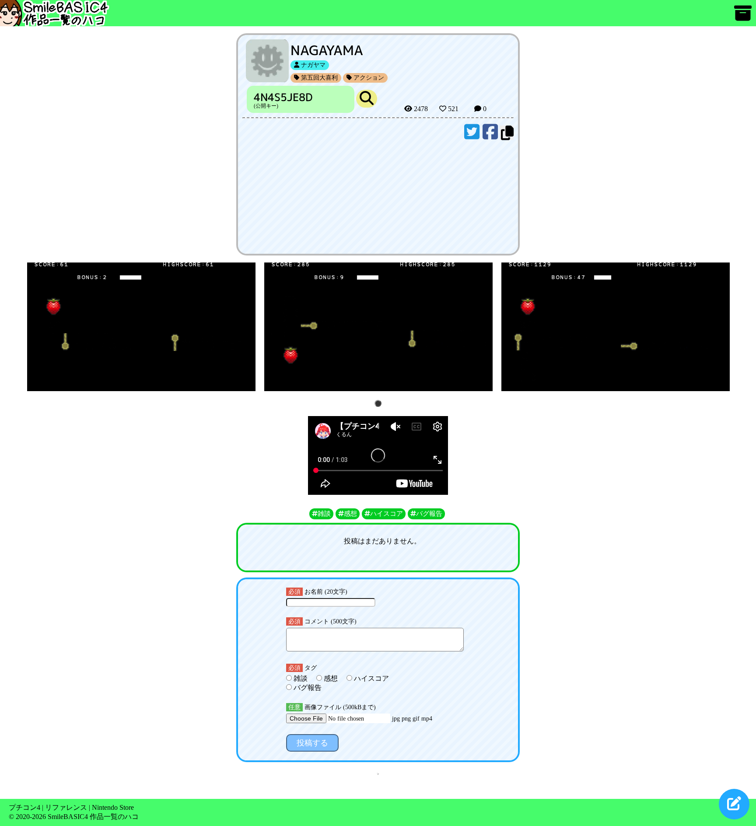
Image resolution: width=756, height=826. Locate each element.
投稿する (312, 742)
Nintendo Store (113, 807)
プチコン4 (24, 807)
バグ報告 (307, 687)
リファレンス (66, 807)
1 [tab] (379, 404)
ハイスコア (370, 678)
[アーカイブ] (743, 17)
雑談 (300, 678)
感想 (331, 678)
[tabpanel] (141, 326)
